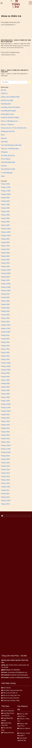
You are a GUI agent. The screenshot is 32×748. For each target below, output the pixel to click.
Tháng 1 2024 (5, 266)
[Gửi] (29, 82)
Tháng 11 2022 (5, 287)
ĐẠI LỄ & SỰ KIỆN (7, 100)
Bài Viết (3, 90)
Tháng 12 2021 (5, 325)
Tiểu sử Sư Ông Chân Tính (11, 695)
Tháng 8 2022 (5, 297)
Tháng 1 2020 (5, 400)
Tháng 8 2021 (5, 338)
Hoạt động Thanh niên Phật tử (10, 107)
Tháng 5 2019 (5, 428)
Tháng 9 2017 (5, 490)
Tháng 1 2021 (5, 359)
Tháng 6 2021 (5, 342)
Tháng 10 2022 (5, 290)
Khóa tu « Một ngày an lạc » (9, 121)
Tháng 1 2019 (5, 442)
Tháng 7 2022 (5, 301)
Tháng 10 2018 (5, 452)
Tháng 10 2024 (5, 235)
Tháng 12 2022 (5, 283)
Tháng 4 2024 (5, 256)
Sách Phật (4, 142)
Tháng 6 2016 (5, 497)
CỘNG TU (4, 93)
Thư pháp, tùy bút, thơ (8, 155)
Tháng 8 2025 (5, 201)
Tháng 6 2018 (5, 466)
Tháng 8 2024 (5, 242)
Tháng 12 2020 (5, 363)
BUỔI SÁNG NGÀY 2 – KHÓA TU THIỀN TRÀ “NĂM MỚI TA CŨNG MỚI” (16, 41)
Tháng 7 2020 (5, 380)
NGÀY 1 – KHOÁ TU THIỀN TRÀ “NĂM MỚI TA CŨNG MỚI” (14, 71)
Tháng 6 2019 (5, 425)
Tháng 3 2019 (5, 435)
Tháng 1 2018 (5, 483)
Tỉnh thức (4, 166)
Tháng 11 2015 (5, 500)
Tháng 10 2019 (5, 411)
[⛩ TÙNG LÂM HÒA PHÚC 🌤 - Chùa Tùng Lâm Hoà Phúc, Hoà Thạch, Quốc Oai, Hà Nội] (16, 4)
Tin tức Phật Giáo (8, 711)
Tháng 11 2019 (5, 407)
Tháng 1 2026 (5, 184)
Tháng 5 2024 (5, 253)
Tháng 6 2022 (5, 304)
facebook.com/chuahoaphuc (19, 675)
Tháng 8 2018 (5, 459)
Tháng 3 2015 (5, 504)
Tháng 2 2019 (5, 438)
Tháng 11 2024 (5, 232)
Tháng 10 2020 (5, 370)
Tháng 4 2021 (5, 349)
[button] (1, 3)
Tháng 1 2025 (5, 225)
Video (3, 176)
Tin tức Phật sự (6, 159)
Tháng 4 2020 (5, 390)
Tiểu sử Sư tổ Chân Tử (10, 693)
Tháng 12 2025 (5, 187)
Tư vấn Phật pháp (6, 172)
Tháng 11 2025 (5, 191)
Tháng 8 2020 (5, 376)
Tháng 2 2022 (5, 318)
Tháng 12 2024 (5, 228)
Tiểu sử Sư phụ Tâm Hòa (11, 698)
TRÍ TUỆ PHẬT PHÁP (8, 169)
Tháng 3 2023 (5, 277)
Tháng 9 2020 (5, 373)
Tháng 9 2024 (5, 239)
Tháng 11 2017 (5, 487)
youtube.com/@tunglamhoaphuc (19, 677)
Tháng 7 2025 (5, 204)
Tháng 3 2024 (5, 259)
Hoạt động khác (6, 104)
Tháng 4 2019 (5, 431)
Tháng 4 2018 (5, 473)
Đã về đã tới (7, 688)
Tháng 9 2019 (5, 414)
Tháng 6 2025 (5, 208)
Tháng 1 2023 (5, 280)
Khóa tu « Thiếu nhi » (7, 124)
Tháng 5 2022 (5, 308)
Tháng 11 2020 (5, 366)
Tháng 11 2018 (5, 449)
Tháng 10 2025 (5, 194)
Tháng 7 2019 (5, 421)
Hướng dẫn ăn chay (7, 114)
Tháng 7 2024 (5, 246)
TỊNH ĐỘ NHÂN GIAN (8, 162)
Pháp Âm (4, 138)
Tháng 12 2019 (5, 404)
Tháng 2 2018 (5, 480)
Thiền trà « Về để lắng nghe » (10, 148)
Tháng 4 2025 (5, 215)
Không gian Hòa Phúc (8, 131)
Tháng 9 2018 (5, 456)
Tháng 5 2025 (5, 211)
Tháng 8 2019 (5, 418)
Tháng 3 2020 (5, 394)
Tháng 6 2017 (5, 493)
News (3, 135)
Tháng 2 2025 (5, 221)
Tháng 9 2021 (5, 335)
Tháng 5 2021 (5, 345)
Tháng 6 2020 (5, 383)
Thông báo (4, 152)
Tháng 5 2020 (5, 387)
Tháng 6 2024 (5, 249)
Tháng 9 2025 (5, 197)
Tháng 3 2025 (5, 218)
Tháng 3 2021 (5, 352)
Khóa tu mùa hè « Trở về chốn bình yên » (14, 128)
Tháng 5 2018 (5, 469)
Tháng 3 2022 (5, 314)
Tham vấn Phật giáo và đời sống (11, 145)
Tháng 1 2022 (5, 321)
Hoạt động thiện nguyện (8, 110)
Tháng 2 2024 (5, 263)
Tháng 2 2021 (5, 356)
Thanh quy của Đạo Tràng (11, 700)
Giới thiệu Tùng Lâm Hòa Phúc (13, 690)
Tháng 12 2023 (5, 270)
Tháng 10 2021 (5, 332)
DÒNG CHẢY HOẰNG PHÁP (10, 97)
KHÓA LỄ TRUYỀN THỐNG (10, 117)
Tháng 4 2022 (5, 311)
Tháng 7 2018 (5, 462)
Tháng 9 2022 (5, 294)
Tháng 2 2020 (5, 397)
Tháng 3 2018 (5, 476)
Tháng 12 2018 (5, 445)
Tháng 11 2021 (5, 328)
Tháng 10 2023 (5, 273)
